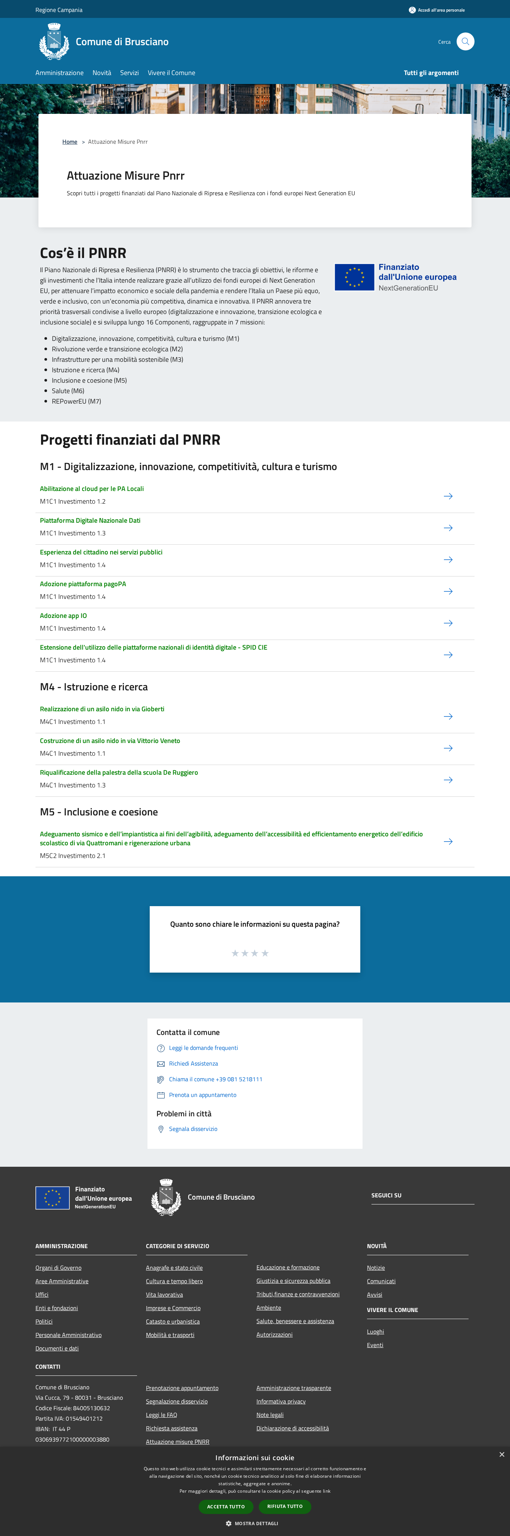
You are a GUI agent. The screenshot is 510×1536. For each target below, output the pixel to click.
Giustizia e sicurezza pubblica (293, 1280)
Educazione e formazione (288, 1267)
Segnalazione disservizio (177, 1401)
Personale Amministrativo (68, 1334)
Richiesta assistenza (172, 1428)
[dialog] (255, 1491)
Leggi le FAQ (161, 1414)
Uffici (42, 1294)
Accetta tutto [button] (226, 1507)
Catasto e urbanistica (173, 1321)
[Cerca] (466, 41)
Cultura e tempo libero (174, 1281)
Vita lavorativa (164, 1294)
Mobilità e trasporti (170, 1334)
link (326, 1491)
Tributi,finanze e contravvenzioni (298, 1294)
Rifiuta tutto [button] (285, 1506)
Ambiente (268, 1307)
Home (69, 141)
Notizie (376, 1267)
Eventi (375, 1344)
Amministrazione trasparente (293, 1387)
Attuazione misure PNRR (177, 1441)
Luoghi (375, 1331)
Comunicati (381, 1281)
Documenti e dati (57, 1348)
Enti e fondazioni (56, 1307)
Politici (44, 1321)
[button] (254, 1523)
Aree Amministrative (61, 1281)
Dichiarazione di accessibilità (292, 1428)
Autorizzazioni (274, 1334)
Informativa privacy (281, 1401)
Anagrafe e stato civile (174, 1267)
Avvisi (374, 1294)
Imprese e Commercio (173, 1307)
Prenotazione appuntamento (182, 1387)
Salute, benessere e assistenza (295, 1320)
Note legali (270, 1414)
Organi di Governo (58, 1267)
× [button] (501, 1455)
